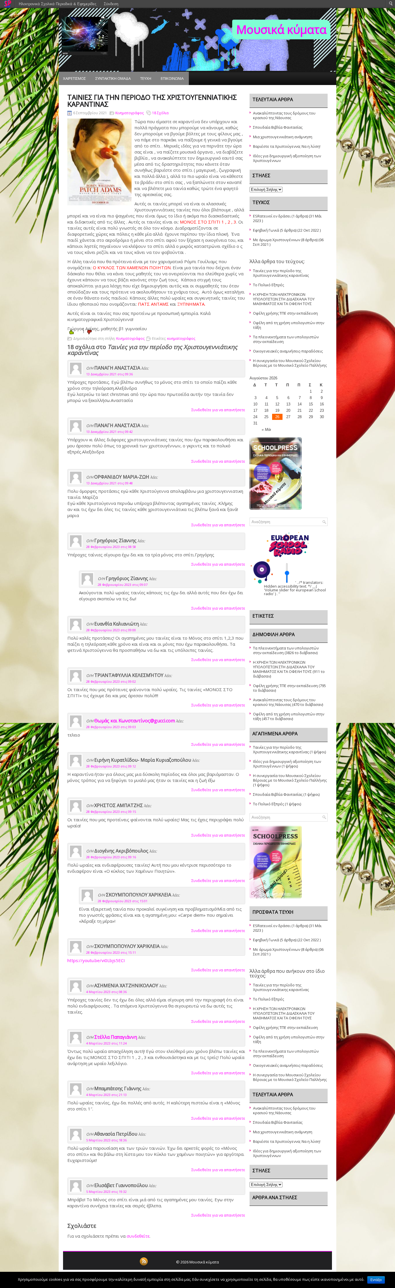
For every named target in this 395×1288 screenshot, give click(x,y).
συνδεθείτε (138, 1236)
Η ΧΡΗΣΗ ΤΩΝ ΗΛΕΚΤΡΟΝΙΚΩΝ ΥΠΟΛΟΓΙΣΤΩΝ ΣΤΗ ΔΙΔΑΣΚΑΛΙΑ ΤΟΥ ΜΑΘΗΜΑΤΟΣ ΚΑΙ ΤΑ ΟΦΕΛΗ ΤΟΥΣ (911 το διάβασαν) (289, 669)
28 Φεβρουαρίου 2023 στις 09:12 (111, 766)
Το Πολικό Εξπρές (268, 284)
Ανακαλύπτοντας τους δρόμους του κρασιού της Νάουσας (284, 115)
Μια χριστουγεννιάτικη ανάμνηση (282, 136)
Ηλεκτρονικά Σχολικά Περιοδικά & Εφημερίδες (57, 4)
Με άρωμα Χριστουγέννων (276, 239)
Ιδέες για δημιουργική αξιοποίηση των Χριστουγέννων (287, 158)
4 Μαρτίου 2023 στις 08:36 (106, 992)
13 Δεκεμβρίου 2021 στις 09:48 (109, 483)
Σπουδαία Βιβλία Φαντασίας (277, 127)
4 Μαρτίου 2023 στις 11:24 (106, 1043)
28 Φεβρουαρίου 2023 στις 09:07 (122, 584)
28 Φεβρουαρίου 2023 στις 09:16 (111, 857)
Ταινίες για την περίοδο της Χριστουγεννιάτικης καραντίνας (281, 273)
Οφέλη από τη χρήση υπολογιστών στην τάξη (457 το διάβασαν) (288, 716)
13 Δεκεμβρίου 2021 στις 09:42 (109, 431)
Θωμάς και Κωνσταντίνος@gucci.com (134, 720)
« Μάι (266, 429)
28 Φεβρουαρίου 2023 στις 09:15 (111, 811)
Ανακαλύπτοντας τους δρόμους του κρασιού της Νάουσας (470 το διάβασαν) (288, 702)
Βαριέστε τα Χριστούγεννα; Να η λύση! (286, 146)
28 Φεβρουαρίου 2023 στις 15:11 (111, 952)
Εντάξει (376, 1280)
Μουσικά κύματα (281, 29)
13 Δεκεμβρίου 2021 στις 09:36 (109, 374)
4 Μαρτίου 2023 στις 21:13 (106, 1095)
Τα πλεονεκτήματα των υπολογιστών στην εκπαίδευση (286, 339)
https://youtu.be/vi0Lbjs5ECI (96, 960)
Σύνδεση (111, 4)
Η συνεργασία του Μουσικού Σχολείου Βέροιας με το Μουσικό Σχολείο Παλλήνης (290, 363)
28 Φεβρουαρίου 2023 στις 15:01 (122, 901)
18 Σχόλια (160, 112)
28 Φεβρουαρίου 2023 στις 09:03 (111, 727)
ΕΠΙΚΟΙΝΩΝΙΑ (172, 78)
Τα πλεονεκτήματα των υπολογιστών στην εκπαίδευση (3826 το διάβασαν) (286, 650)
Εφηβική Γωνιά (266, 230)
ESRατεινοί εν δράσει (272, 216)
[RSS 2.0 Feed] (143, 1264)
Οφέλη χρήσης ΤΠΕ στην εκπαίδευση (285, 313)
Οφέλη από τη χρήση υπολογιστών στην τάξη (288, 325)
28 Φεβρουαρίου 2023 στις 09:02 (111, 681)
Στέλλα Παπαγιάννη (115, 1037)
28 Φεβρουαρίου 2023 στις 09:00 (111, 630)
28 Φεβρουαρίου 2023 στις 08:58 (111, 547)
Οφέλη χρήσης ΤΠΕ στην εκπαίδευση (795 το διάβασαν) (289, 688)
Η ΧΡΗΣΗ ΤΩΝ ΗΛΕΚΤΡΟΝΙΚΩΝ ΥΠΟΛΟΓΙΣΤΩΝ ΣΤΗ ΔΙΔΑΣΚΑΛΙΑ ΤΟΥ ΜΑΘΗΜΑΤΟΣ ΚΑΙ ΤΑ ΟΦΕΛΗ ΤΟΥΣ (284, 299)
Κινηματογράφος (129, 112)
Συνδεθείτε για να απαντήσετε (218, 409)
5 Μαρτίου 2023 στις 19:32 (106, 1191)
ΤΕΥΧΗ (145, 78)
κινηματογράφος (181, 338)
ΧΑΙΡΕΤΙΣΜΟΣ (74, 78)
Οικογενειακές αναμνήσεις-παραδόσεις (288, 351)
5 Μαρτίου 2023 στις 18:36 (106, 1140)
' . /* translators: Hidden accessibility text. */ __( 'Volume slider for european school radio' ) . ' (295, 588)
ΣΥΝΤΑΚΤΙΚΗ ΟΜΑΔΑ (113, 78)
